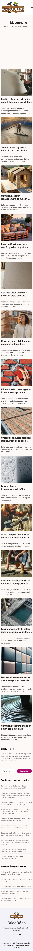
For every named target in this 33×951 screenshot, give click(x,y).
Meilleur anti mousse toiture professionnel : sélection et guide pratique (16, 873)
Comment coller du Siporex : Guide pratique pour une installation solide (13, 787)
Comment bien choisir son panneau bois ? (16, 886)
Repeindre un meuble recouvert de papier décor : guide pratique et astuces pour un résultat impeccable (16, 795)
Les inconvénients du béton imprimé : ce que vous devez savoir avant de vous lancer (16, 632)
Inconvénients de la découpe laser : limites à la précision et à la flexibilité (16, 820)
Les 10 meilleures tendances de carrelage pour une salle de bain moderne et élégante (16, 680)
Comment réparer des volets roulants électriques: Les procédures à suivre (14, 827)
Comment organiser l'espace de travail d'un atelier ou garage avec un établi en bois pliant (15, 842)
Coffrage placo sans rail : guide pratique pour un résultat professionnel (14, 295)
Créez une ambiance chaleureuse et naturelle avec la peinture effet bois (13, 850)
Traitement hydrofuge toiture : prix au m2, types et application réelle (16, 892)
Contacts (16, 948)
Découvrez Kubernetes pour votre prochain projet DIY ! (16, 880)
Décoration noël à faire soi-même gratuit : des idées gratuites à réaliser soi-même (16, 834)
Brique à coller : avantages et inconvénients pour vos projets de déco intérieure (16, 392)
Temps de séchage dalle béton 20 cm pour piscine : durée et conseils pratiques (15, 150)
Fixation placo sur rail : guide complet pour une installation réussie (16, 102)
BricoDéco (16, 923)
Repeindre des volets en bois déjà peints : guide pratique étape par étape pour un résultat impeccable (16, 811)
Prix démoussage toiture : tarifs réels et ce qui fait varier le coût (16, 900)
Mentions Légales (22, 945)
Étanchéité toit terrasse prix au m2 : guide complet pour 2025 (15, 247)
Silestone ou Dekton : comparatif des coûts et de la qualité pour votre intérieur (16, 803)
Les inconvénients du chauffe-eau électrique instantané (13, 857)
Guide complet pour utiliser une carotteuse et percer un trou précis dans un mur (15, 537)
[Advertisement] (16, 45)
